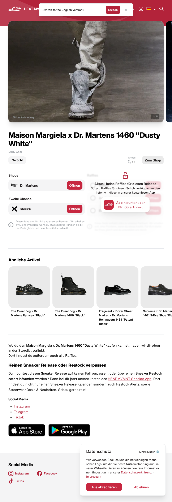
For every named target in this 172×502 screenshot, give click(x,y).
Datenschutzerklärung (136, 472)
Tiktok (19, 417)
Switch (113, 9)
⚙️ (149, 451)
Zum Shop (153, 160)
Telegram (21, 411)
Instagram (22, 406)
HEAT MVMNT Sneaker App (129, 378)
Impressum (93, 476)
